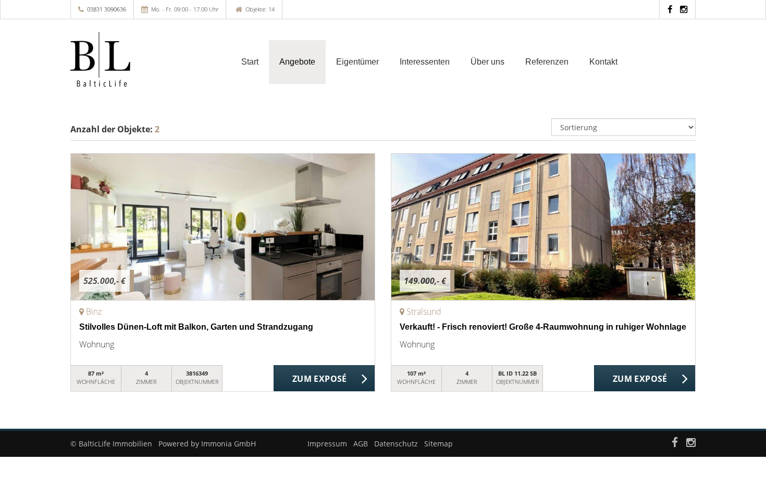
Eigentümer (357, 61)
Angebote (297, 61)
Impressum (327, 444)
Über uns (487, 61)
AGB (360, 444)
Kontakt (603, 61)
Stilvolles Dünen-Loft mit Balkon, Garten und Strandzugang (196, 326)
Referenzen (547, 61)
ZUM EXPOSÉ (319, 378)
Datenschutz (396, 444)
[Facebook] (670, 9)
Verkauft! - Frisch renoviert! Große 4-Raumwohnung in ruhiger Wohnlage (543, 326)
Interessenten (425, 61)
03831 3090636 (106, 9)
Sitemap (438, 444)
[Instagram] (683, 9)
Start (249, 61)
